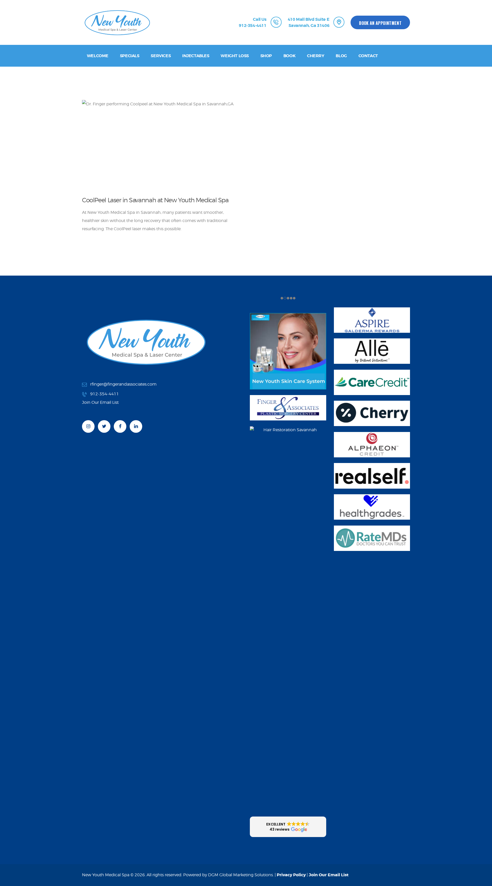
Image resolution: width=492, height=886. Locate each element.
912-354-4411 (104, 393)
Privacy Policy (291, 875)
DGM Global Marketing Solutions (240, 874)
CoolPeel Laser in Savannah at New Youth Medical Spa (155, 200)
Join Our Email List (328, 875)
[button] (288, 827)
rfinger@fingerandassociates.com (123, 384)
